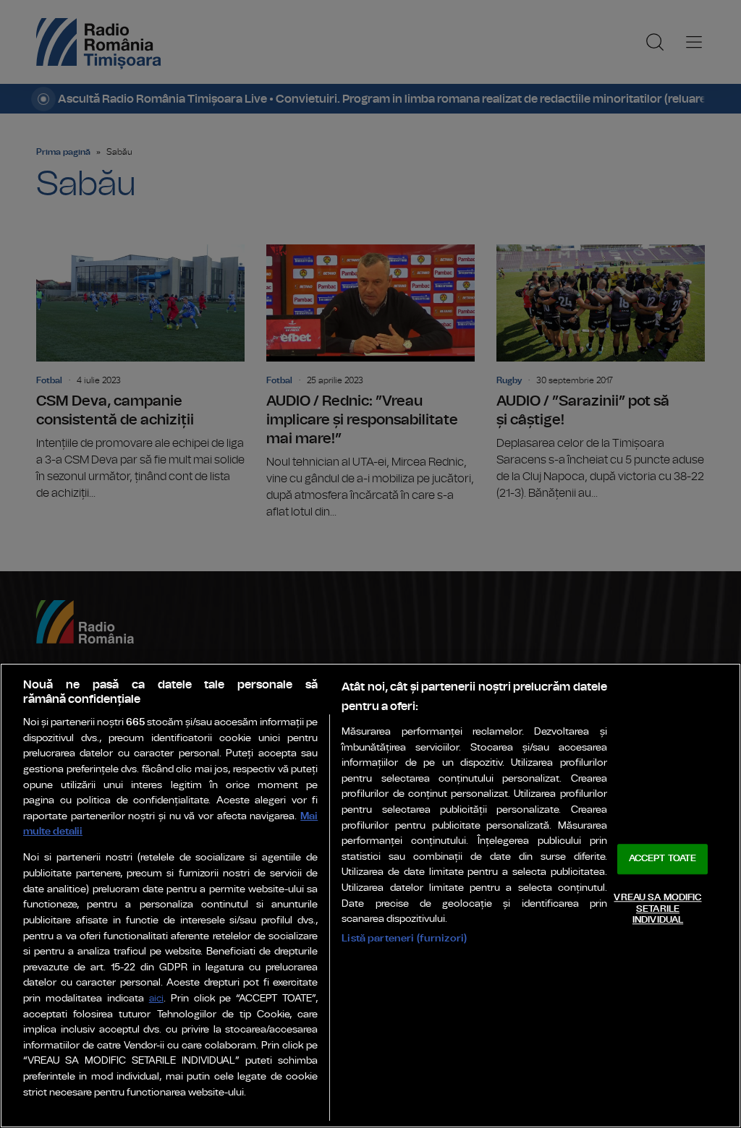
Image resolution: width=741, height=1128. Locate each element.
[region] (370, 895)
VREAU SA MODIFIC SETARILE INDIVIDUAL (657, 909)
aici (156, 999)
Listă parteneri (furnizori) (404, 938)
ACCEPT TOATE (663, 859)
